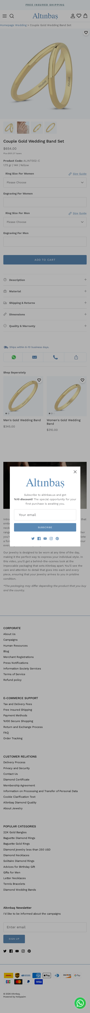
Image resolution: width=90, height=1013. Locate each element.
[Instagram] (51, 538)
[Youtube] (45, 538)
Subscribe (45, 527)
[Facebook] (39, 538)
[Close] (75, 471)
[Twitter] (33, 538)
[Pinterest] (57, 538)
